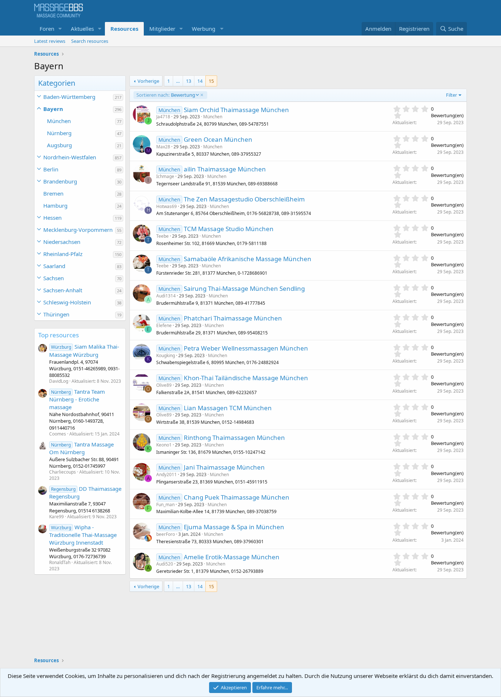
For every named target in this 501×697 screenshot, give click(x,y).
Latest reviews (49, 41)
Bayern (53, 108)
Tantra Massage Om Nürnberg (81, 448)
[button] (60, 29)
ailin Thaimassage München (225, 169)
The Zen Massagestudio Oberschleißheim (244, 199)
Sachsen (53, 278)
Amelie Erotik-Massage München (231, 557)
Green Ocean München (218, 139)
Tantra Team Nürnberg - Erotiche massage (77, 399)
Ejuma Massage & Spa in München (234, 527)
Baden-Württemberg (69, 96)
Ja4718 (163, 117)
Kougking (165, 355)
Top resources (58, 335)
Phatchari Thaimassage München (233, 318)
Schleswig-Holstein (67, 302)
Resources (124, 28)
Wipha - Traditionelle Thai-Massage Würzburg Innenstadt (83, 534)
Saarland (54, 266)
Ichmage (165, 176)
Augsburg (59, 145)
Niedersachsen (61, 241)
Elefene (164, 325)
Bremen (53, 193)
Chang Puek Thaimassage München (236, 497)
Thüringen (56, 314)
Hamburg (55, 205)
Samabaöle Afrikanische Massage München (247, 259)
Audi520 (164, 564)
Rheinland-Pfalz (63, 253)
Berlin (50, 169)
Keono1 (164, 445)
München (59, 121)
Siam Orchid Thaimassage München (236, 109)
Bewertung (165, 95)
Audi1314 (166, 296)
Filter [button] (451, 95)
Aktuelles (82, 28)
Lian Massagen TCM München (228, 408)
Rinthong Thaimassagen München (234, 437)
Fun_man (165, 504)
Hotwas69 (166, 206)
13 (188, 81)
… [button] (178, 81)
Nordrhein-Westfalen (69, 157)
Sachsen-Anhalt (62, 290)
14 (199, 81)
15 (211, 81)
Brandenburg (60, 181)
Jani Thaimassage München (224, 467)
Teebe (162, 236)
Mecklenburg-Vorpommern (78, 229)
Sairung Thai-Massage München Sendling (244, 288)
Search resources (89, 41)
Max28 (163, 147)
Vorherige (148, 81)
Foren (47, 28)
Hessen (52, 217)
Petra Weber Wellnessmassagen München (246, 348)
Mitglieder (162, 28)
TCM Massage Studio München (229, 229)
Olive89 (164, 385)
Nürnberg (59, 133)
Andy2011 (166, 474)
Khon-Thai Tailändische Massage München (246, 378)
